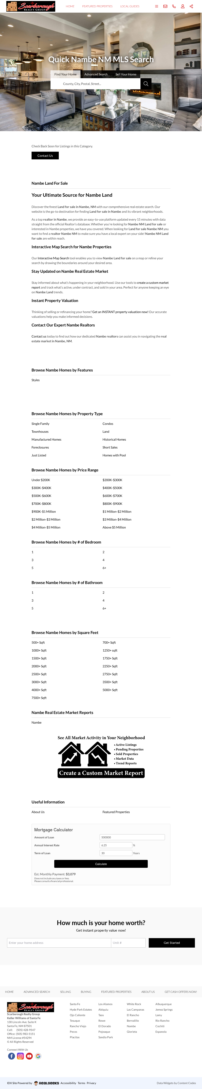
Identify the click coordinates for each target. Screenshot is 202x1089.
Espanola (160, 1031)
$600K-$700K (112, 495)
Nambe (36, 722)
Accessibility (68, 1083)
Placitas (74, 1037)
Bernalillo (133, 1020)
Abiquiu (103, 1009)
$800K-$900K (112, 503)
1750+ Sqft (110, 658)
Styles (36, 380)
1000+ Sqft (39, 650)
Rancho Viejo (78, 1026)
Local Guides (129, 6)
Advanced (96, 74)
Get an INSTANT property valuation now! (120, 312)
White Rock (134, 1004)
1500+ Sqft (39, 658)
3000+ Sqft (39, 682)
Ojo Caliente (77, 1015)
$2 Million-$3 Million (46, 519)
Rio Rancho (162, 1020)
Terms (81, 1083)
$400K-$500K (112, 488)
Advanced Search (37, 991)
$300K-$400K (41, 488)
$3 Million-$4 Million (117, 519)
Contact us (39, 336)
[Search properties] (146, 83)
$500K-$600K (41, 495)
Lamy (158, 1015)
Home (70, 6)
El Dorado (104, 1026)
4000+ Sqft (39, 690)
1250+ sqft (110, 650)
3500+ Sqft (110, 682)
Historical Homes (114, 439)
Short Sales (110, 447)
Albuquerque (163, 1004)
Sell (126, 74)
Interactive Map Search (53, 258)
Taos (101, 1015)
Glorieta (132, 1031)
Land (106, 431)
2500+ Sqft (39, 674)
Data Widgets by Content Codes (176, 1083)
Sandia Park (105, 1037)
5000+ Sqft (110, 690)
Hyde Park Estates (81, 1009)
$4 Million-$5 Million (46, 527)
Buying (86, 991)
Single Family (40, 423)
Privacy (91, 1083)
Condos (108, 423)
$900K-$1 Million (44, 511)
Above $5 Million (114, 527)
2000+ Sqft (39, 666)
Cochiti (160, 1026)
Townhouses (40, 431)
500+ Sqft (38, 642)
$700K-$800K (41, 503)
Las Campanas (135, 1009)
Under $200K (41, 480)
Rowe (101, 1020)
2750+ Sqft (110, 674)
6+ (104, 568)
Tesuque (75, 1020)
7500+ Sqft (39, 698)
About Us (38, 812)
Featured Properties (97, 6)
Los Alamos (105, 1004)
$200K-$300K (112, 480)
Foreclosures (40, 447)
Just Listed (39, 455)
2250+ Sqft (110, 666)
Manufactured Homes (46, 439)
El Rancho (133, 1015)
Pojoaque (104, 1031)
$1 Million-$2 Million (117, 511)
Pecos (73, 1031)
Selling (65, 991)
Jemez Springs (164, 1009)
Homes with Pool (114, 455)
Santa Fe (75, 1004)
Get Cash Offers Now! (181, 991)
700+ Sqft (109, 642)
